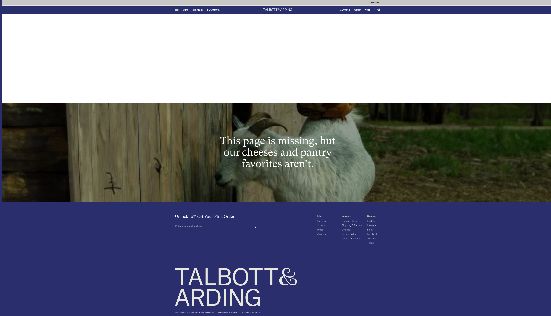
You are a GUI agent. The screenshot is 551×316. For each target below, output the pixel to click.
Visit (367, 10)
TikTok (370, 242)
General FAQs (349, 221)
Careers (321, 234)
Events (357, 10)
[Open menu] (176, 9)
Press (320, 229)
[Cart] (378, 9)
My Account (375, 3)
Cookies (346, 229)
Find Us (371, 221)
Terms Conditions (351, 238)
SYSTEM (234, 312)
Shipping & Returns (352, 225)
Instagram (372, 225)
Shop (185, 10)
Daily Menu (213, 10)
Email (370, 229)
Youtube (371, 238)
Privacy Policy (349, 234)
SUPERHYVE (256, 312)
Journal (321, 225)
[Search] (375, 9)
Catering (345, 10)
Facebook (372, 234)
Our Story (197, 10)
